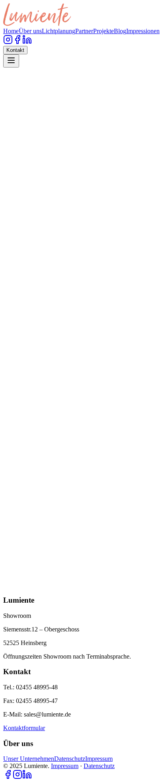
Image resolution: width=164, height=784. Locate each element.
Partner (84, 31)
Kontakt (15, 50)
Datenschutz (69, 758)
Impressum (99, 758)
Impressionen (143, 31)
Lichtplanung (58, 31)
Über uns (30, 31)
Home (11, 31)
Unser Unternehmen (28, 758)
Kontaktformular (24, 727)
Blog (120, 31)
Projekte (103, 31)
